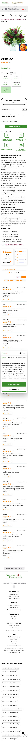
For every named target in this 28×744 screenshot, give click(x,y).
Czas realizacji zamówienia (14, 630)
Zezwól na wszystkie (14, 384)
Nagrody (14, 641)
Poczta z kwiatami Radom (10, 713)
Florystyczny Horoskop (18, 19)
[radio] (6, 77)
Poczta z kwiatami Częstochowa (12, 709)
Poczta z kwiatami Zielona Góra (11, 735)
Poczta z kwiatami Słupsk (9, 727)
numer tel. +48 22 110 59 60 (2, 9)
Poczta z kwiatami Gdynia (10, 716)
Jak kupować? (14, 607)
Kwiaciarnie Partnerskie (14, 646)
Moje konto (14, 616)
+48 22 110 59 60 (6, 583)
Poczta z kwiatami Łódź (9, 672)
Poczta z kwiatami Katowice (10, 698)
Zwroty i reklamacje (14, 598)
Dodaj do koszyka (15, 126)
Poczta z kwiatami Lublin (9, 705)
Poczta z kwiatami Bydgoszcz (11, 679)
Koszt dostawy (14, 628)
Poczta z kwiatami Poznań (10, 675)
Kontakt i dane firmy (14, 637)
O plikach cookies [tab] (21, 357)
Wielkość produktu (8, 73)
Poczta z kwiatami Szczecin (10, 687)
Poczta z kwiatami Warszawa (11, 683)
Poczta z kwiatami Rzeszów (10, 694)
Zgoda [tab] (4, 357)
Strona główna (5, 19)
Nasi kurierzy (14, 639)
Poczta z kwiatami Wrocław (10, 668)
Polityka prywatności (14, 596)
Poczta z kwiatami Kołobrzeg (11, 731)
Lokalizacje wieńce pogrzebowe (14, 650)
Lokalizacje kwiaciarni (14, 652)
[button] (3, 269)
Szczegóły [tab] (11, 357)
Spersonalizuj (13, 389)
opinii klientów (7, 257)
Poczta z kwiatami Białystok (10, 690)
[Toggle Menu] (3, 15)
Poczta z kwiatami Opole (9, 739)
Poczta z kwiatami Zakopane (11, 720)
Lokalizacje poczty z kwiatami (14, 648)
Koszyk (14, 619)
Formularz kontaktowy (14, 610)
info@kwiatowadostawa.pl (5, 9)
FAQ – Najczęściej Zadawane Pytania (12, 245)
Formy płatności (14, 625)
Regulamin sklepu (14, 594)
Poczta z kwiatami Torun (9, 701)
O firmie (14, 643)
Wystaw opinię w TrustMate (14, 568)
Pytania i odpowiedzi (14, 605)
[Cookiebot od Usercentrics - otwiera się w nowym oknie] (19, 353)
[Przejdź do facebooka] (14, 586)
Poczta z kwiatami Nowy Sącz (11, 724)
